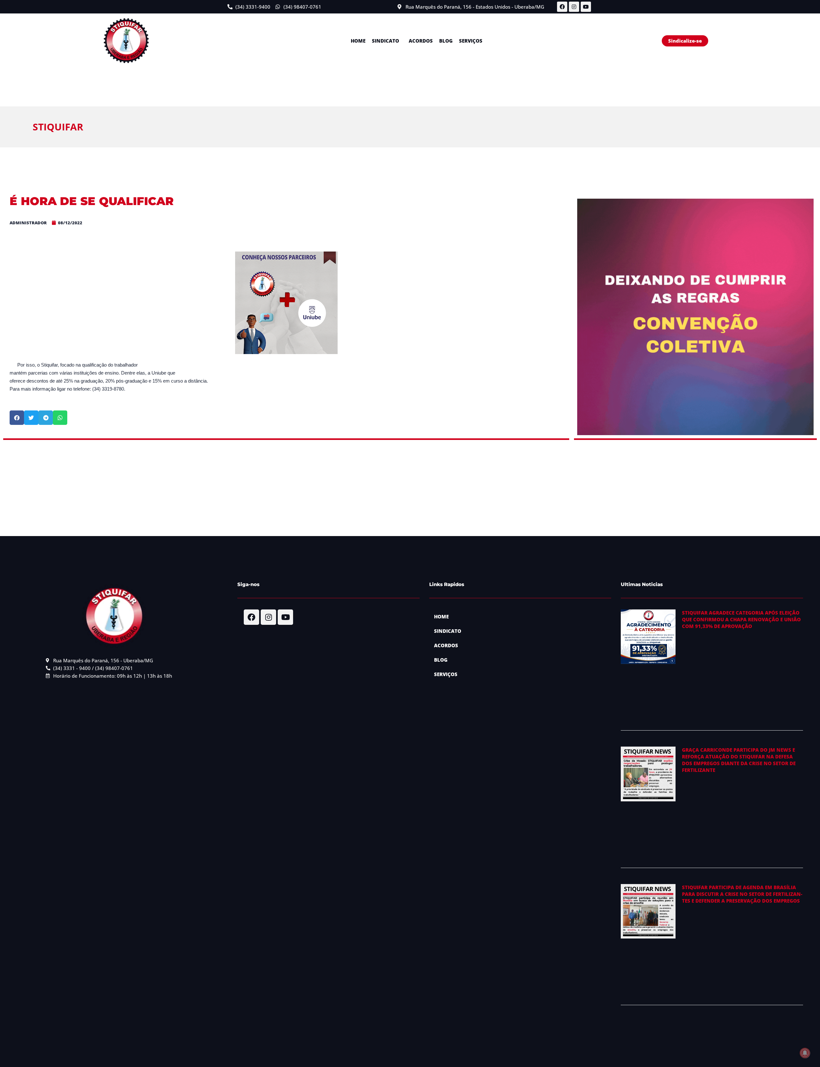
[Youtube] (586, 7)
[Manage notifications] (805, 1053)
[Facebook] (562, 7)
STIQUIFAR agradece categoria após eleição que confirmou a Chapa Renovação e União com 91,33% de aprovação (741, 619)
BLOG (446, 40)
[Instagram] (574, 7)
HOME (358, 40)
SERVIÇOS (470, 40)
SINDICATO (385, 40)
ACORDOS (421, 40)
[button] (387, 41)
